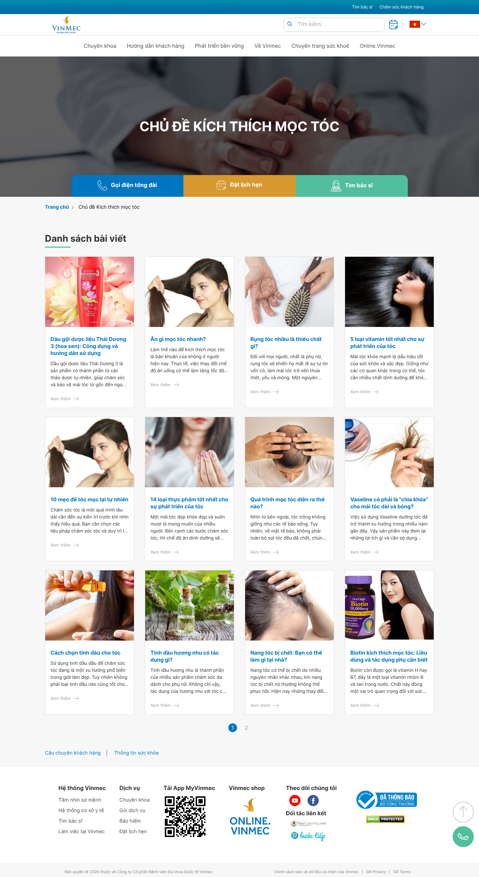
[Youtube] (295, 800)
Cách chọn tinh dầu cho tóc (85, 652)
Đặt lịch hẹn (133, 832)
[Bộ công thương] (385, 800)
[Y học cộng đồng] (308, 823)
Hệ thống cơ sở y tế (81, 811)
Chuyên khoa (100, 45)
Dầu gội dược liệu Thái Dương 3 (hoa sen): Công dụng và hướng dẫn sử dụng (88, 346)
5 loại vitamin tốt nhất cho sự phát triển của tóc (387, 342)
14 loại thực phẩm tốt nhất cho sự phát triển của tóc (189, 503)
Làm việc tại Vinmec (82, 832)
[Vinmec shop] (250, 816)
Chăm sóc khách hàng (401, 6)
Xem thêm (60, 398)
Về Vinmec (268, 45)
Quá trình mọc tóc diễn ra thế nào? (287, 503)
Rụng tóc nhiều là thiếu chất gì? (286, 342)
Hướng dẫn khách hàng (156, 45)
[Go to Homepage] (66, 24)
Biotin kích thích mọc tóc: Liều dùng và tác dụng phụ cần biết (388, 656)
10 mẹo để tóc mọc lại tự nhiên (89, 499)
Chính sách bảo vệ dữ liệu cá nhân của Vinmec (316, 872)
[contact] (463, 836)
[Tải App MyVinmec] (185, 816)
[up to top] (463, 812)
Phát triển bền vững (219, 45)
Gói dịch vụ (133, 811)
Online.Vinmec (378, 45)
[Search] (289, 24)
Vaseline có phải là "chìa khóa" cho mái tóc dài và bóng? (389, 503)
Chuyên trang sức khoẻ (320, 45)
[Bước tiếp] (308, 836)
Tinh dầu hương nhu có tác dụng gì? (184, 656)
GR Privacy (376, 872)
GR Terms (402, 872)
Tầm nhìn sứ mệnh (80, 800)
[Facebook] (313, 800)
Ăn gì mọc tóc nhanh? (178, 339)
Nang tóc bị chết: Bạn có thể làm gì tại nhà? (286, 656)
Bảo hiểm (130, 821)
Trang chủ (57, 207)
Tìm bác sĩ (362, 6)
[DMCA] (385, 819)
